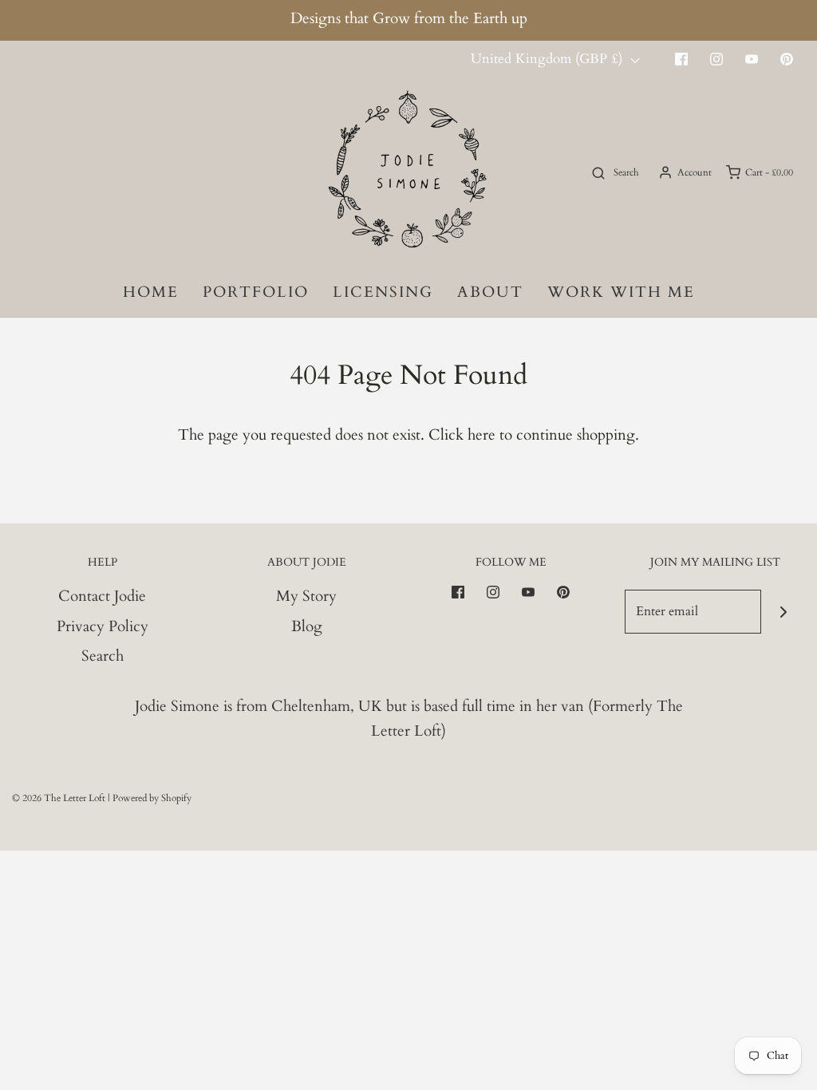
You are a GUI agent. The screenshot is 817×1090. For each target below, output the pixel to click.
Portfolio (256, 292)
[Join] (783, 612)
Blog (306, 626)
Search (102, 656)
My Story (306, 596)
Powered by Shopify (151, 798)
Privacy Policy (102, 626)
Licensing (383, 292)
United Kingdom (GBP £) (548, 58)
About (490, 292)
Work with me (621, 292)
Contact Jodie (102, 596)
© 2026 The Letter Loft (58, 798)
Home (151, 292)
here (481, 435)
